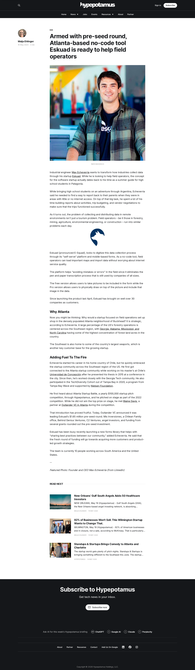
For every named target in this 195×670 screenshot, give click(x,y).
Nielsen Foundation (102, 385)
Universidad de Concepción (65, 374)
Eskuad (76, 176)
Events (94, 14)
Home (63, 14)
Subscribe (170, 5)
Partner (130, 14)
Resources (106, 14)
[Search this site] (19, 5)
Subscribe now (99, 607)
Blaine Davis (130, 401)
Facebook (130, 647)
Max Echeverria (80, 172)
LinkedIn (123, 647)
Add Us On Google (110, 647)
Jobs (85, 14)
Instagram (137, 647)
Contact (93, 647)
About (120, 14)
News (73, 14)
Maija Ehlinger (26, 41)
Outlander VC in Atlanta (75, 405)
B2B (51, 30)
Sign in (158, 5)
